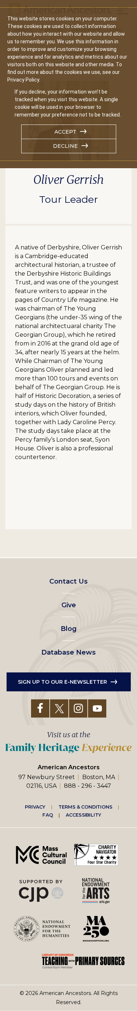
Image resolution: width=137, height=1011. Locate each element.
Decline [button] (65, 146)
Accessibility (83, 815)
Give (68, 605)
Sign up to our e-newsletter (62, 682)
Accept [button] (65, 132)
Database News (68, 652)
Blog (69, 629)
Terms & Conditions (85, 807)
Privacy (35, 807)
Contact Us (68, 581)
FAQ (47, 815)
